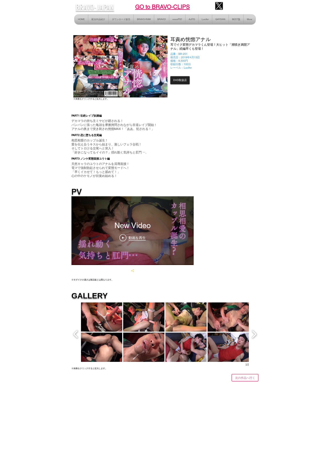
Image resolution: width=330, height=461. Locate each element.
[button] (101, 317)
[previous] (75, 333)
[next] (254, 333)
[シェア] (132, 270)
